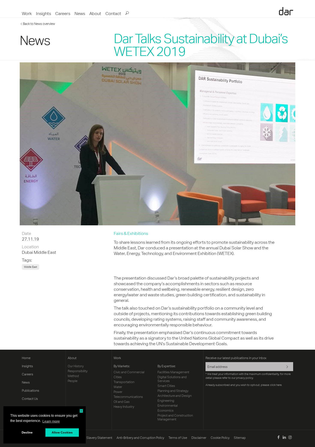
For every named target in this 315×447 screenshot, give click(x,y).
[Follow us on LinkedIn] (284, 438)
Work (27, 13)
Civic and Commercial (129, 372)
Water (118, 387)
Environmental (168, 405)
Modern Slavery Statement (93, 437)
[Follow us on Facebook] (278, 438)
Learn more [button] (51, 421)
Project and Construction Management (175, 417)
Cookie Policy (220, 437)
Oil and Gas (122, 401)
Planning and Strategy (173, 391)
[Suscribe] (284, 367)
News (80, 13)
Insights (43, 13)
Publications (30, 390)
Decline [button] (27, 432)
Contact (113, 13)
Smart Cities (166, 386)
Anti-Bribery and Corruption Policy (140, 437)
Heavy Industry (124, 406)
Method (73, 376)
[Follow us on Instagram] (290, 438)
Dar (286, 11)
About (95, 13)
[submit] (126, 12)
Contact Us (30, 398)
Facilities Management (173, 372)
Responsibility (77, 371)
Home (26, 358)
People (72, 381)
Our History (76, 366)
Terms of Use (177, 437)
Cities (118, 377)
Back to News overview (39, 24)
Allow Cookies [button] (62, 432)
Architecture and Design (175, 395)
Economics (166, 410)
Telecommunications (128, 397)
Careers (62, 13)
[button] (81, 411)
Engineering (166, 400)
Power (118, 392)
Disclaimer (198, 437)
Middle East (45, 252)
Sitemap (240, 437)
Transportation (124, 382)
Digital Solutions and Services (172, 379)
